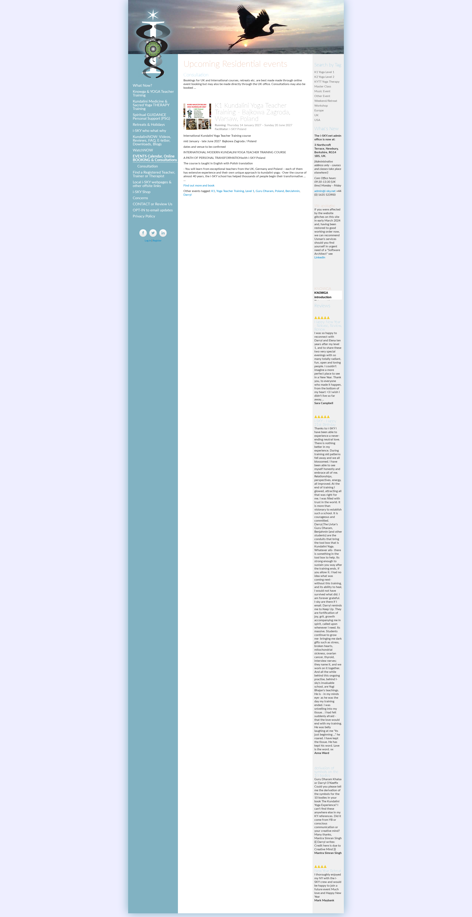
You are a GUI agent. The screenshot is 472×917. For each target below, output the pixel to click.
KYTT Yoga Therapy (326, 81)
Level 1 (249, 191)
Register (157, 241)
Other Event (322, 96)
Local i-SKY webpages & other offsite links (152, 184)
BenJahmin (292, 191)
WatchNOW (143, 150)
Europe (319, 110)
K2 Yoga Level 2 (324, 76)
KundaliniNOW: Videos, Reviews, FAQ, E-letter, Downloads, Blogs (152, 140)
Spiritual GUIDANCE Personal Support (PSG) (151, 116)
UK (316, 115)
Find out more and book (198, 185)
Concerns (140, 198)
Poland (279, 191)
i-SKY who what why (149, 131)
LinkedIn (319, 193)
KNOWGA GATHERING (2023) (322, 261)
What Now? (142, 85)
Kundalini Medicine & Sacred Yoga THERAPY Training (151, 105)
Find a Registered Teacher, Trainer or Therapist (154, 174)
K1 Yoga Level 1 (324, 72)
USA (317, 120)
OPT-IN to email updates (153, 210)
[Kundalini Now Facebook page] (143, 233)
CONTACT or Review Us (152, 204)
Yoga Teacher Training (230, 191)
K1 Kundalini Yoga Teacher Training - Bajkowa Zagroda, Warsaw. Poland (252, 112)
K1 (213, 191)
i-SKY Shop (141, 192)
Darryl (187, 194)
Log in (148, 241)
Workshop (321, 105)
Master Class (322, 86)
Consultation (147, 166)
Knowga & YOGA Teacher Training (153, 93)
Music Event (322, 91)
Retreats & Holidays (149, 125)
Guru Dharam (264, 191)
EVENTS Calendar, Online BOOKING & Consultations (155, 158)
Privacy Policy (144, 216)
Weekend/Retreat (325, 100)
